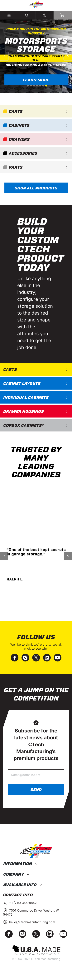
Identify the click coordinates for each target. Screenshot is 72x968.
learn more (35, 80)
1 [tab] (28, 85)
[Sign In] (45, 15)
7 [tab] (46, 85)
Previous (4, 56)
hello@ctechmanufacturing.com (32, 922)
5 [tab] (40, 85)
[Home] (36, 4)
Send (36, 789)
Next (68, 56)
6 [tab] (43, 85)
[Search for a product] (27, 15)
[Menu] (9, 15)
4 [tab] (37, 85)
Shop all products (36, 188)
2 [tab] (31, 85)
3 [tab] (34, 85)
